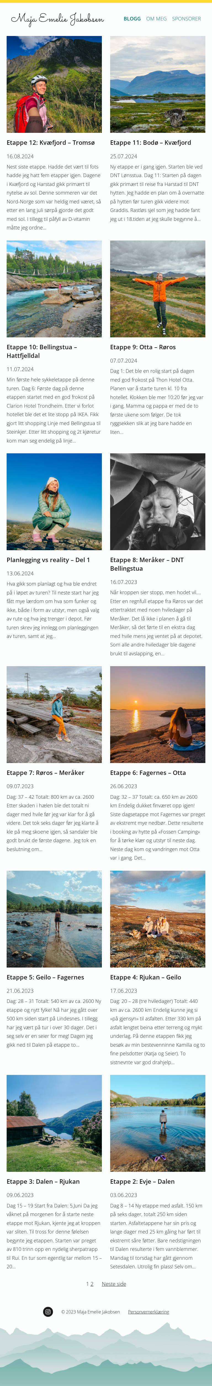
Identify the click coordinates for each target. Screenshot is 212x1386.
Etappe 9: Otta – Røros (143, 347)
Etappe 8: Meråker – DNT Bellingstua (147, 563)
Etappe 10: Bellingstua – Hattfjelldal (42, 351)
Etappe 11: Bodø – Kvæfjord (150, 142)
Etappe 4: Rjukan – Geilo (145, 977)
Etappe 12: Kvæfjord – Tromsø (51, 142)
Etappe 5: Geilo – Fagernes (45, 977)
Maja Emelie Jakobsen (57, 19)
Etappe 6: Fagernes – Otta (148, 772)
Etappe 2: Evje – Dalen (142, 1181)
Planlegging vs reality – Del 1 (48, 559)
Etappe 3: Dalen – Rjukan (43, 1181)
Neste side (114, 1283)
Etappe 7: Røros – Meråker (45, 772)
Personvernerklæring (148, 1312)
